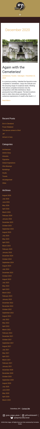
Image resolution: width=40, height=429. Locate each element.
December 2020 (7, 370)
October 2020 (7, 376)
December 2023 (7, 272)
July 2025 (5, 236)
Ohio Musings (7, 166)
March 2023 (6, 293)
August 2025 (6, 232)
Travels (13, 76)
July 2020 (5, 387)
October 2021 (7, 340)
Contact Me (26, 409)
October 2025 (7, 226)
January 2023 (7, 299)
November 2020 (7, 373)
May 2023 (5, 286)
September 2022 (8, 313)
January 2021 (7, 366)
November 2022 (7, 306)
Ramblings (6, 170)
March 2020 (6, 400)
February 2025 (7, 249)
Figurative (5, 159)
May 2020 (5, 393)
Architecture (6, 76)
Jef (3, 134)
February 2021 (7, 363)
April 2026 (5, 209)
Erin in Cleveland (8, 124)
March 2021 (6, 360)
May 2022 (5, 323)
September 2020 (8, 380)
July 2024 (5, 269)
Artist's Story (6, 153)
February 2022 (7, 333)
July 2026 (5, 199)
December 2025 (7, 222)
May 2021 (5, 353)
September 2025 (8, 229)
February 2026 (7, 215)
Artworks (5, 156)
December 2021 (7, 336)
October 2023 (7, 276)
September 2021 (8, 343)
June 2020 (6, 390)
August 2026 (6, 195)
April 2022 (5, 326)
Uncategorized (7, 180)
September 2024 (8, 262)
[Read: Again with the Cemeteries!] (20, 51)
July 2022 (5, 319)
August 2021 (6, 346)
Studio (4, 173)
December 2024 (7, 256)
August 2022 (6, 316)
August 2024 (6, 266)
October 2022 (7, 309)
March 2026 (6, 212)
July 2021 (5, 350)
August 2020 (6, 383)
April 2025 (5, 242)
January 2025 (7, 252)
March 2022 (6, 330)
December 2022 (7, 303)
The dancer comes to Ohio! (11, 130)
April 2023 (5, 289)
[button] (20, 14)
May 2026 (5, 205)
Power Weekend (7, 127)
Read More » (6, 100)
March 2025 (6, 246)
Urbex (4, 183)
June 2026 (6, 202)
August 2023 (6, 279)
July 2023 (5, 282)
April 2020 (5, 397)
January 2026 (7, 219)
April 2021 (5, 356)
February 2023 (7, 296)
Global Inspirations (8, 163)
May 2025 (5, 239)
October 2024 (7, 259)
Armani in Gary (7, 137)
